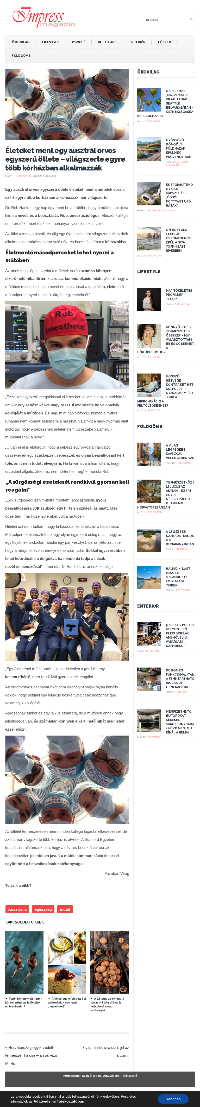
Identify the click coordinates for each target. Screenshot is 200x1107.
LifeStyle (50, 42)
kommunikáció (17, 677)
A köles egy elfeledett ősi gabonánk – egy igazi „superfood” (67, 1002)
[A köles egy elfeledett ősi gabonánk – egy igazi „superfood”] (76, 992)
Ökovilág (148, 72)
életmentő (115, 286)
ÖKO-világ (20, 42)
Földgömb (21, 56)
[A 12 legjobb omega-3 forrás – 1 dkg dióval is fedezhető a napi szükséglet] (118, 992)
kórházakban (116, 242)
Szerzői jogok (91, 1075)
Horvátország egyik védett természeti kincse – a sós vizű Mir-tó (31, 1055)
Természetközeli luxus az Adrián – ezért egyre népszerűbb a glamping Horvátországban (165, 495)
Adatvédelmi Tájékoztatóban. (59, 1101)
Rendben (173, 1099)
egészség (43, 909)
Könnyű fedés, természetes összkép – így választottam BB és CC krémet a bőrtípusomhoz (165, 339)
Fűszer (164, 42)
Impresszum (71, 1075)
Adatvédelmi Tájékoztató (120, 1075)
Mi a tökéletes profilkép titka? (179, 295)
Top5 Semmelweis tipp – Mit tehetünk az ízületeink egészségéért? (23, 1002)
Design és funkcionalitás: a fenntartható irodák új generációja (180, 679)
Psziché (79, 42)
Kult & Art (107, 42)
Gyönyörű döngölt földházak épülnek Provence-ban (178, 148)
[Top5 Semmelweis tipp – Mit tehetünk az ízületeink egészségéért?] (33, 992)
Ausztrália (17, 909)
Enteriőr (137, 42)
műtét (65, 909)
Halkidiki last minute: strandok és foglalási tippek (178, 577)
